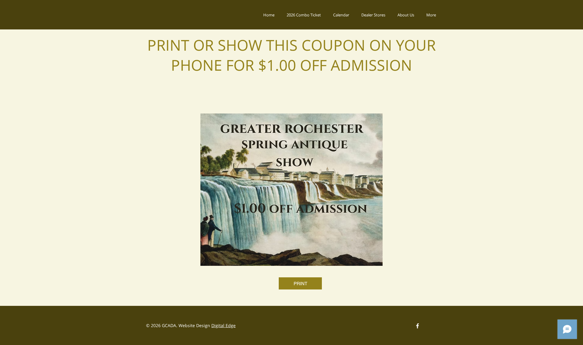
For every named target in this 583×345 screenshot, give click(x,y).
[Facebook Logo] (417, 326)
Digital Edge (223, 325)
